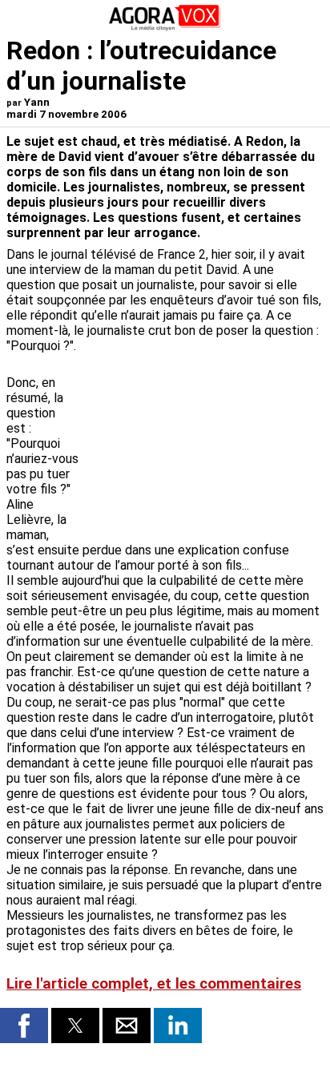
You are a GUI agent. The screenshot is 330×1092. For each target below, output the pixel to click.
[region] (203, 444)
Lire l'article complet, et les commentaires (153, 984)
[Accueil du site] (165, 27)
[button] (24, 1025)
